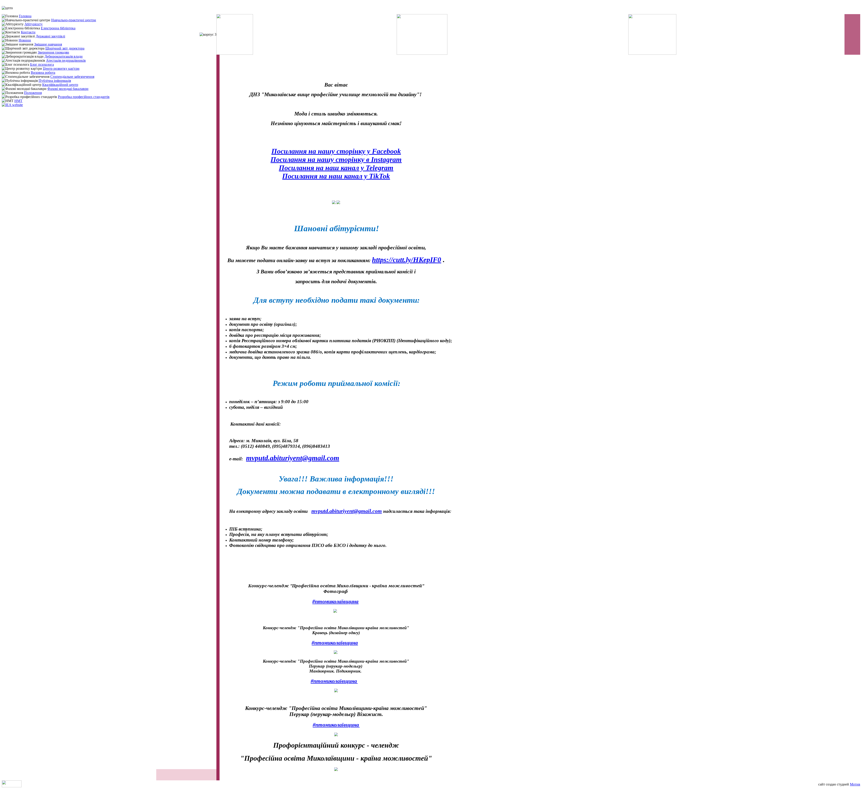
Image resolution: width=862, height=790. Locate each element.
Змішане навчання (48, 44)
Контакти (28, 32)
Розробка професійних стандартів (84, 97)
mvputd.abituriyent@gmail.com (292, 458)
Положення (33, 93)
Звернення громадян (53, 52)
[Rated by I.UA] (12, 786)
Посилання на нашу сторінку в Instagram (336, 159)
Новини (25, 40)
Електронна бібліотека (58, 28)
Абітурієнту (33, 24)
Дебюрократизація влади (63, 56)
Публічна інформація (55, 81)
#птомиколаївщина (335, 601)
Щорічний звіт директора (64, 48)
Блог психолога (42, 64)
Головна (25, 16)
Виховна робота (43, 72)
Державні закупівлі (50, 36)
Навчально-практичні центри (73, 20)
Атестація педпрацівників (66, 60)
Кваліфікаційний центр (60, 85)
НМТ (18, 101)
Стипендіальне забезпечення (72, 76)
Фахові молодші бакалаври (67, 89)
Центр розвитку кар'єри (61, 68)
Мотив (855, 784)
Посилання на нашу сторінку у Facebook (336, 151)
